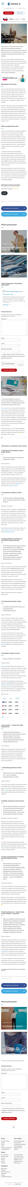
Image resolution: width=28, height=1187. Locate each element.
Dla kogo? (3, 1142)
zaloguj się (20, 13)
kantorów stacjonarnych (6, 684)
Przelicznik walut (4, 1156)
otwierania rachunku (10, 531)
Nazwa (3, 338)
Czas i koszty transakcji (18, 1156)
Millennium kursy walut (18, 1158)
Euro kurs (3, 1158)
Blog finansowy (4, 1168)
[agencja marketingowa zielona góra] (18, 1184)
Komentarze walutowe (5, 1171)
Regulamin (16, 1149)
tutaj (7, 594)
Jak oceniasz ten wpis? (6, 188)
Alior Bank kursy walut (18, 1161)
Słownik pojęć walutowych (6, 1176)
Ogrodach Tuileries (13, 485)
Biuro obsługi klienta (18, 1145)
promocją (3, 644)
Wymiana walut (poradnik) (19, 1141)
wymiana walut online (7, 978)
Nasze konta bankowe (18, 1154)
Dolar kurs (3, 1159)
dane (12, 581)
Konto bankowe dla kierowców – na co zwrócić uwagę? (13, 248)
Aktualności (3, 1170)
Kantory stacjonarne (6, 408)
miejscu (3, 847)
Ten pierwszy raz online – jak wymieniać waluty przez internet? (13, 1050)
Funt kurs (3, 1161)
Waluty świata (3, 1173)
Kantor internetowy (5, 1141)
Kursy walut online (5, 1154)
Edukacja (3, 1175)
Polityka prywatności (18, 1147)
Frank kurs (3, 1162)
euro (2, 951)
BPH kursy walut (17, 1162)
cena (6, 201)
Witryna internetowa (6, 348)
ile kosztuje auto (11, 201)
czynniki (7, 790)
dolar (6, 951)
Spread (2, 666)
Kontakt (2, 1144)
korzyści (17, 976)
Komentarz (4, 319)
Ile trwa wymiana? (17, 1142)
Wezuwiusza (18, 483)
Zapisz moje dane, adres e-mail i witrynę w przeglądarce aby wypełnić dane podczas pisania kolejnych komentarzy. (13, 356)
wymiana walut (23, 976)
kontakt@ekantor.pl (9, 8)
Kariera (2, 1145)
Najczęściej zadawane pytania (20, 1144)
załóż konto (8, 13)
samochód (18, 201)
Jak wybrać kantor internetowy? (12, 1026)
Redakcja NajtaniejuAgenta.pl (13, 291)
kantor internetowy (9, 976)
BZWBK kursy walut (18, 1159)
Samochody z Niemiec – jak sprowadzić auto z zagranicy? (11, 273)
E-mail (3, 343)
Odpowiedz (5, 304)
